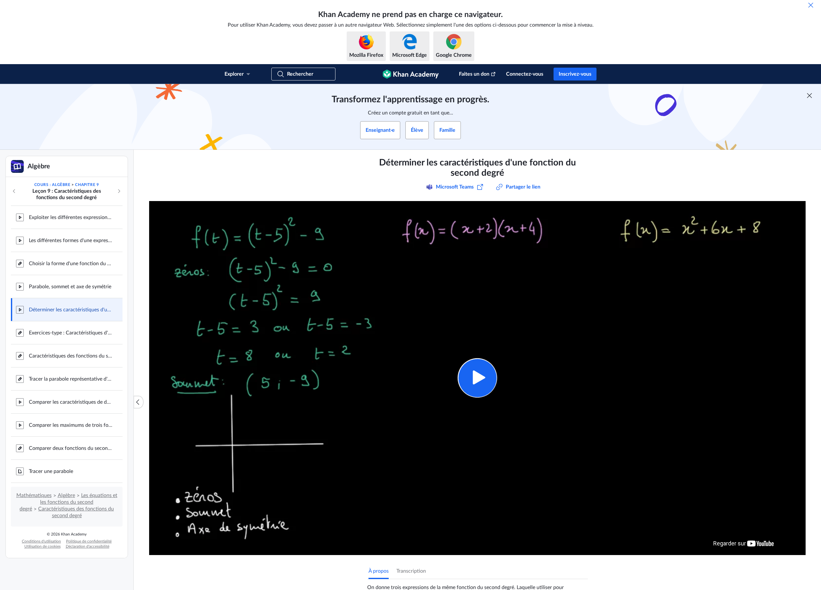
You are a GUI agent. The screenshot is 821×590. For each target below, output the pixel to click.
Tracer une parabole (51, 471)
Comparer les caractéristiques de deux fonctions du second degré (70, 402)
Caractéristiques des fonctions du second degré (70, 355)
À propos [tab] (378, 571)
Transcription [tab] (411, 571)
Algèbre (66, 495)
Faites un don (474, 74)
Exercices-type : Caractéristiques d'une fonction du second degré (70, 332)
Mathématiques (34, 495)
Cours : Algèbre (52, 185)
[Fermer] (811, 5)
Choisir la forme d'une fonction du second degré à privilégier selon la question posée (70, 263)
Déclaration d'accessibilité (87, 546)
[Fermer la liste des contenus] (138, 402)
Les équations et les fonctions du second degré (68, 502)
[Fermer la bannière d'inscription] (809, 95)
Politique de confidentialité (89, 541)
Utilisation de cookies (42, 546)
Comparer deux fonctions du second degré (70, 448)
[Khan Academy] (411, 74)
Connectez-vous (524, 74)
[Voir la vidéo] (477, 377)
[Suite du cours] (119, 191)
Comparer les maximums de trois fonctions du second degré (70, 425)
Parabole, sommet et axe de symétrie (70, 286)
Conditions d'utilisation (41, 541)
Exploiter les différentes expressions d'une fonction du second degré (70, 217)
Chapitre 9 (87, 185)
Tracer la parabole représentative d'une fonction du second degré (70, 379)
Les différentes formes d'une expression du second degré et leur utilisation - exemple (70, 240)
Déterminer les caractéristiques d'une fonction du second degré (70, 309)
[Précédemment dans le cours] (14, 191)
